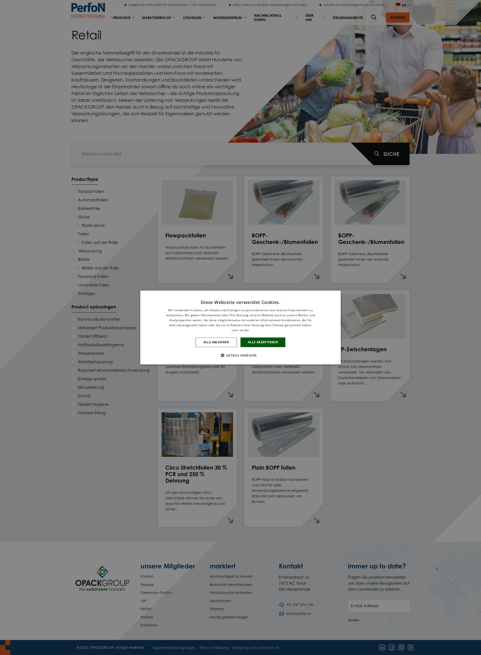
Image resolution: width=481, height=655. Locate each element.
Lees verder (240, 330)
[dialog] (240, 328)
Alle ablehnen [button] (216, 342)
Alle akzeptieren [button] (263, 342)
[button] (240, 355)
